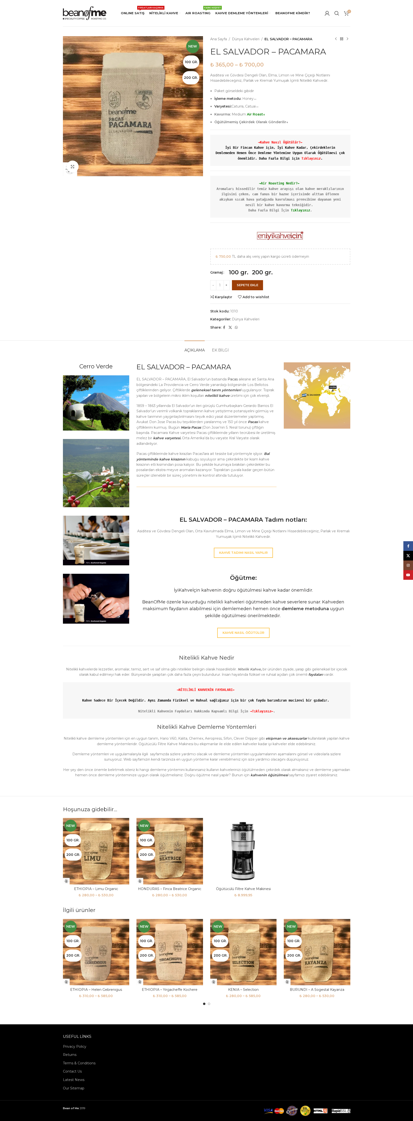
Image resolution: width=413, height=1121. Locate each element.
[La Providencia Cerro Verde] (96, 403)
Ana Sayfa (218, 39)
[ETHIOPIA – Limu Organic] (96, 851)
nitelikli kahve (217, 395)
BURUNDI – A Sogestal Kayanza (317, 989)
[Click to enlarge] (73, 167)
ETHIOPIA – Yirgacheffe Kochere (169, 989)
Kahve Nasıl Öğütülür (243, 633)
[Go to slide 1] (204, 1004)
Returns (69, 1055)
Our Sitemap (73, 1088)
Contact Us (72, 1071)
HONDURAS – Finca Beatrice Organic (169, 889)
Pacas (233, 379)
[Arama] (337, 13)
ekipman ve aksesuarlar (286, 738)
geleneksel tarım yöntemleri (216, 390)
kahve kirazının (172, 459)
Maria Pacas (191, 427)
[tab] (194, 347)
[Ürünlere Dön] (342, 39)
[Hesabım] (327, 13)
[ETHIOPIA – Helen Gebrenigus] (96, 952)
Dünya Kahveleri (245, 39)
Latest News (73, 1080)
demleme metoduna (305, 608)
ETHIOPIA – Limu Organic (96, 889)
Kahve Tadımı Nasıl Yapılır (243, 552)
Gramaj (216, 272)
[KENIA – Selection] (243, 952)
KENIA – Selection (243, 989)
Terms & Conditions (79, 1063)
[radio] (238, 272)
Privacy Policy (74, 1046)
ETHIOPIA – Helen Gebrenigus (96, 989)
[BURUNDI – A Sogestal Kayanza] (317, 952)
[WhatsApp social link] (236, 327)
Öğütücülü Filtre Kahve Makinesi (243, 889)
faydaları (315, 674)
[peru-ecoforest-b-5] (96, 599)
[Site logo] (84, 13)
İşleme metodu (227, 98)
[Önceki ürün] (336, 39)
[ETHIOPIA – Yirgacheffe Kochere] (169, 952)
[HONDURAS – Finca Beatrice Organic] (169, 851)
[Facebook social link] (224, 327)
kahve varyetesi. (167, 438)
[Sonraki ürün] (347, 39)
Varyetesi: (222, 106)
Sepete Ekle (247, 285)
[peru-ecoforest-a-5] (96, 541)
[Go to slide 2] (209, 1004)
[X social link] (230, 327)
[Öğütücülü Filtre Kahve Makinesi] (243, 851)
